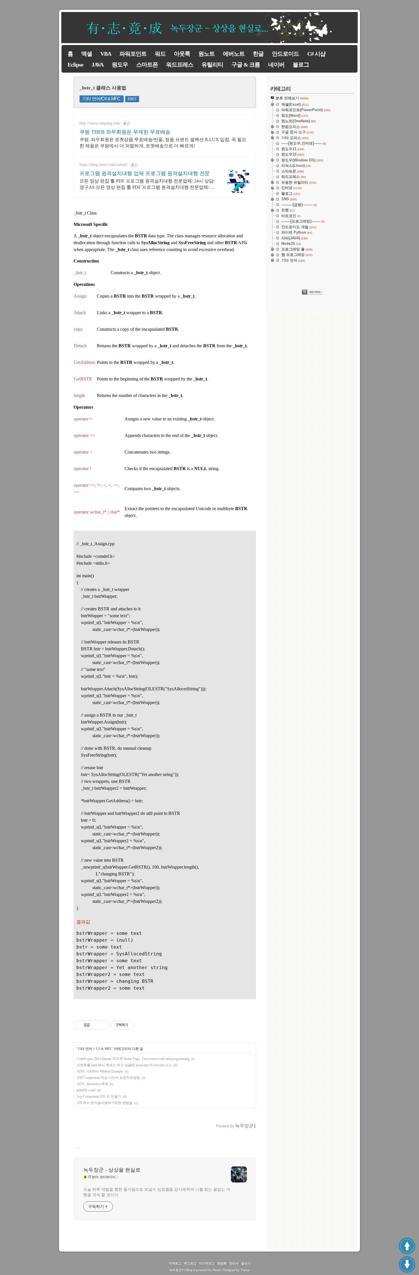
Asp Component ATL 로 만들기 (99, 1096)
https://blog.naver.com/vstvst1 (104, 165)
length (79, 395)
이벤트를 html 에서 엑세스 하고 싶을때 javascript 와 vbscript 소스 (124, 1065)
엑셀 (86, 54)
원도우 (120, 64)
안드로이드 (285, 54)
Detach (80, 345)
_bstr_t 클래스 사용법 (103, 88)
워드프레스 (179, 64)
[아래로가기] (407, 1264)
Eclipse (75, 64)
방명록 (222, 1263)
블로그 (301, 64)
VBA (105, 54)
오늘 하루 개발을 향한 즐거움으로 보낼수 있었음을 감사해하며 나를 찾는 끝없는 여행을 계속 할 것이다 (156, 1192)
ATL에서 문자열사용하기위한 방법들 (105, 1103)
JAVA (97, 64)
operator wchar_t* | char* (97, 512)
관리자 (234, 1263)
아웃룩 (182, 54)
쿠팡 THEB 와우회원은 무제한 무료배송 (125, 132)
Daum (217, 1270)
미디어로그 (207, 1263)
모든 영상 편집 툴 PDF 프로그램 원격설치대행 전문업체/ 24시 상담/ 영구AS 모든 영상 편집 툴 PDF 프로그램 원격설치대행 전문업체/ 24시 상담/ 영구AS (147, 185)
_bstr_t (80, 272)
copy (78, 329)
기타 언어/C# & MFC (101, 98)
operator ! (82, 468)
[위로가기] (407, 1246)
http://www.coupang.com (100, 123)
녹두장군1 (176, 1270)
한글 (258, 54)
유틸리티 (212, 64)
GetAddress (84, 362)
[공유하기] (95, 1025)
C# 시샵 (316, 54)
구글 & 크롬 (245, 64)
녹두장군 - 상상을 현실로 (112, 1170)
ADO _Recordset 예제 (92, 1084)
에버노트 (234, 54)
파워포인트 (133, 54)
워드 (160, 54)
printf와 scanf (86, 1090)
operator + (83, 452)
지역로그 (175, 1263)
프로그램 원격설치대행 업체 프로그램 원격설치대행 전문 (145, 173)
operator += (84, 435)
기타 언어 (85, 1049)
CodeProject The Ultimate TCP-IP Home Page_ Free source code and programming (133, 1059)
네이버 (276, 64)
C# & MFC (104, 1049)
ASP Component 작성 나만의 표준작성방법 (108, 1078)
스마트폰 (147, 64)
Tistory (245, 1270)
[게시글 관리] (102, 1025)
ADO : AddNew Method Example (100, 1071)
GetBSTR (83, 378)
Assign (80, 296)
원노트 (206, 54)
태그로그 (190, 1263)
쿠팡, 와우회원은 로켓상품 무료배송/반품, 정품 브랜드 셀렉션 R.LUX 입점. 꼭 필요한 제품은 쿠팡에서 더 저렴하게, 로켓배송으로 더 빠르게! (163, 142)
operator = (83, 418)
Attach (80, 312)
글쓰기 (246, 1263)
